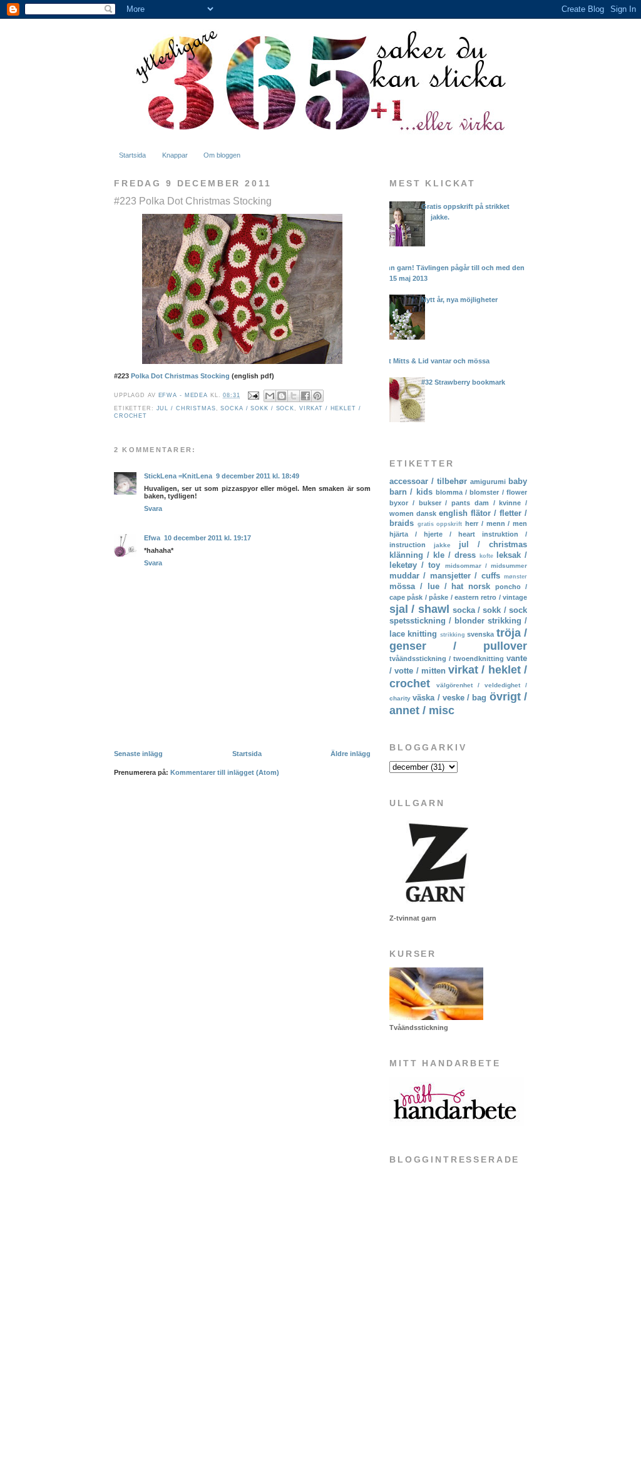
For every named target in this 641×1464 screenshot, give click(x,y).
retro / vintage (504, 597)
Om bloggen (221, 155)
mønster (515, 576)
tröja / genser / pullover (458, 639)
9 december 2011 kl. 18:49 (257, 476)
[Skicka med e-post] (270, 396)
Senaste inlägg (138, 753)
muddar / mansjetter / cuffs (444, 575)
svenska (480, 634)
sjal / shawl (419, 609)
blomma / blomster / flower (481, 492)
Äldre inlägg (351, 753)
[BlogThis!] (281, 396)
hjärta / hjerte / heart (432, 534)
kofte (486, 556)
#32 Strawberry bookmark (463, 382)
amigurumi (488, 481)
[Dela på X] (293, 396)
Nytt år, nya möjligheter (459, 299)
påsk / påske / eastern (443, 597)
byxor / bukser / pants (429, 503)
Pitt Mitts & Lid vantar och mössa (435, 361)
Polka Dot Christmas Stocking (180, 376)
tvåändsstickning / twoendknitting (446, 658)
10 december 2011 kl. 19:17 (207, 538)
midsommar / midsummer (486, 565)
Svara (153, 508)
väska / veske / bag (449, 697)
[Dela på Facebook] (305, 396)
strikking (452, 635)
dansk (426, 513)
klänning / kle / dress (432, 555)
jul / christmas (186, 408)
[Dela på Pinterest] (317, 396)
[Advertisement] (452, 1353)
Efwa (152, 538)
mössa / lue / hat (426, 586)
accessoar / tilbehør (428, 481)
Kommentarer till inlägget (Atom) (224, 772)
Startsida (132, 155)
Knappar (175, 155)
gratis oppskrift (440, 524)
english (453, 513)
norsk (479, 586)
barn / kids (411, 492)
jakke (442, 545)
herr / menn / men (496, 523)
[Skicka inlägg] (253, 395)
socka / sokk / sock (257, 408)
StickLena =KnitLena (178, 476)
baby (517, 481)
